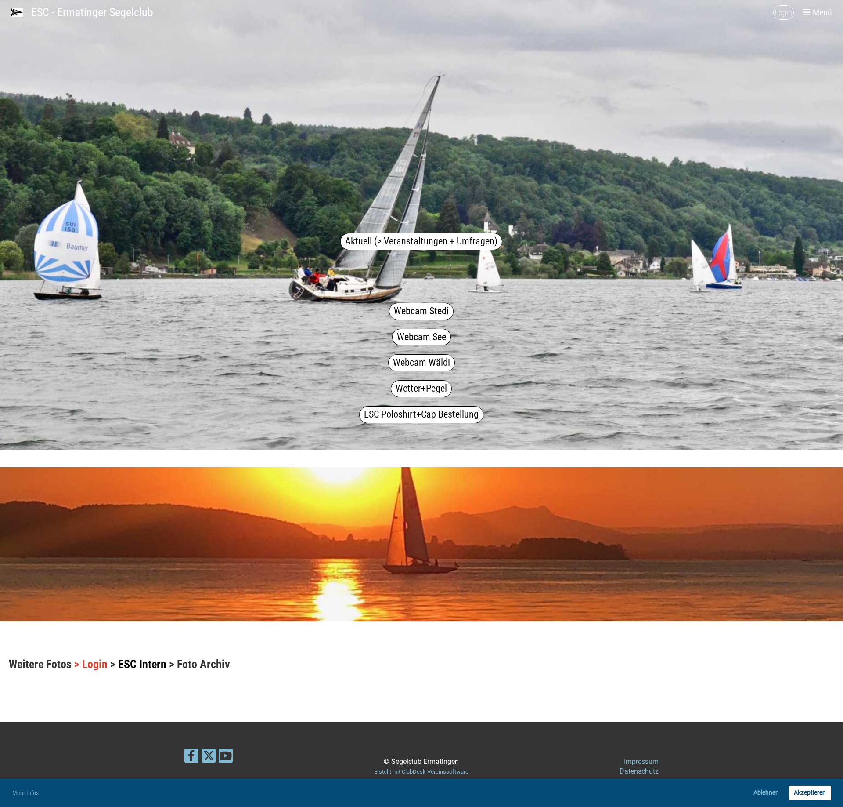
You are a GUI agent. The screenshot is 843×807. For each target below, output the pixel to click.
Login (783, 12)
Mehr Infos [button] (25, 792)
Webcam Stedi (421, 310)
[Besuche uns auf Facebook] (191, 757)
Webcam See (421, 336)
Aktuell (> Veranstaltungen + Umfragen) (421, 241)
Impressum (641, 761)
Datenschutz (639, 771)
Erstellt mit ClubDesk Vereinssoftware (421, 771)
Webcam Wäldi (421, 362)
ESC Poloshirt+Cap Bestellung (421, 414)
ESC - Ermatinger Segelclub (92, 12)
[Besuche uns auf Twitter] (209, 757)
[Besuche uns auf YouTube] (226, 757)
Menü (821, 12)
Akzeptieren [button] (810, 792)
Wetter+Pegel (421, 388)
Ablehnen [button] (766, 792)
